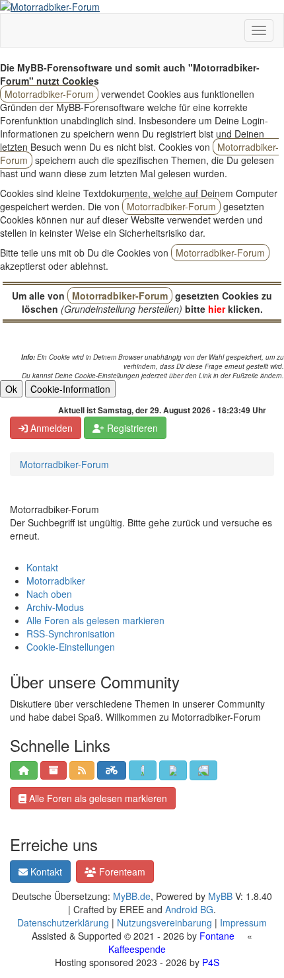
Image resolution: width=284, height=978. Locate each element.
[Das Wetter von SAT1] (173, 770)
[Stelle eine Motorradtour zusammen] (111, 770)
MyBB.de (132, 896)
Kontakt (42, 567)
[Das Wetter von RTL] (143, 770)
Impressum (243, 922)
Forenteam (120, 871)
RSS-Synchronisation (70, 633)
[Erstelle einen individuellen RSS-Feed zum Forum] (81, 770)
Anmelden (50, 427)
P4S (210, 962)
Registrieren (131, 427)
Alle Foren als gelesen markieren (95, 620)
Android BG (189, 909)
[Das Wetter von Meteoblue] (203, 770)
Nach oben (49, 593)
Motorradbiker (55, 580)
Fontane (216, 935)
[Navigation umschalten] (258, 30)
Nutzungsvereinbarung (164, 922)
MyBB (220, 896)
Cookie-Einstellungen (70, 646)
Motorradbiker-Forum (64, 464)
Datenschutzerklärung (63, 922)
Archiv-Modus (55, 607)
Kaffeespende (137, 949)
